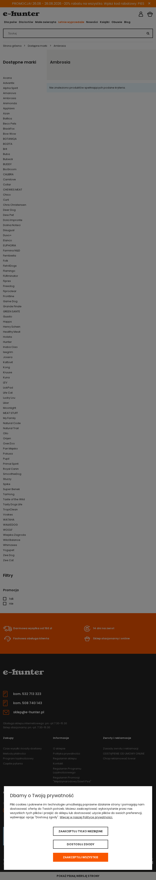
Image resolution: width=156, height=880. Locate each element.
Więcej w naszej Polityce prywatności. (86, 817)
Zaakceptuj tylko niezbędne (80, 831)
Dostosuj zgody (80, 844)
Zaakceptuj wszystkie (80, 857)
